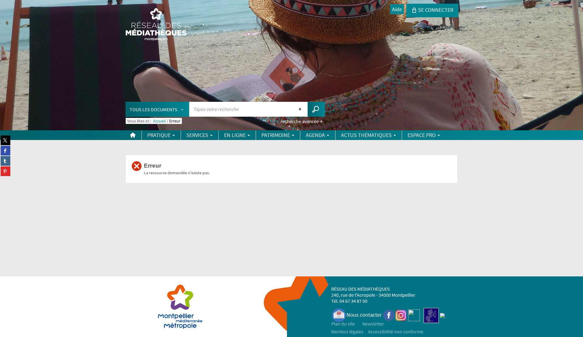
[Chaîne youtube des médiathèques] (414, 314)
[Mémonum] (442, 314)
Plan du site (343, 324)
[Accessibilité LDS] (431, 314)
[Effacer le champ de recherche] (301, 109)
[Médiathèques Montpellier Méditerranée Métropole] (156, 25)
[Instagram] (401, 314)
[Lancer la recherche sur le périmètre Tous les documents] (316, 109)
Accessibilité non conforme (395, 332)
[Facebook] (389, 314)
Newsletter (373, 324)
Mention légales (347, 332)
